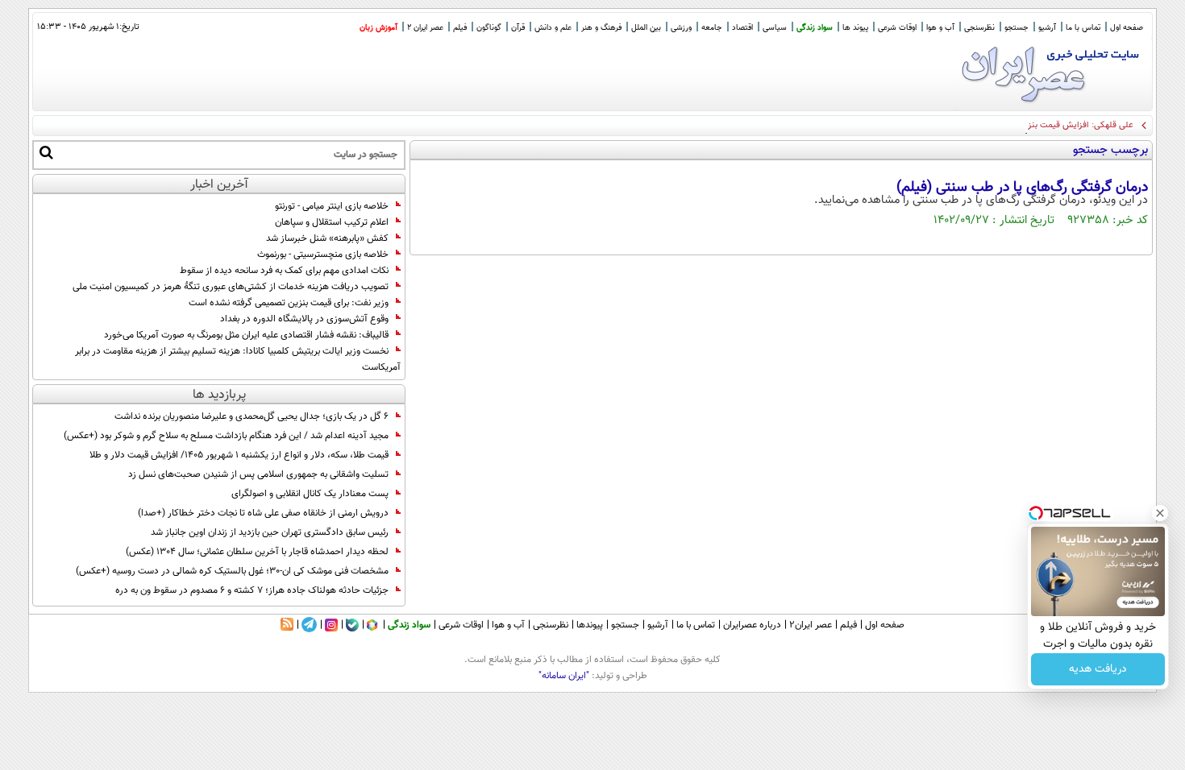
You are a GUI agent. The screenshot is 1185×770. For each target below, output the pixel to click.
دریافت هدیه (1098, 669)
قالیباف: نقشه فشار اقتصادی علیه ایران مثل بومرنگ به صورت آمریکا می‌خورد (246, 335)
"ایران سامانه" (563, 676)
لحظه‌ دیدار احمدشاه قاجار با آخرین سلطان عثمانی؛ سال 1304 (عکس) (257, 551)
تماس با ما (1083, 28)
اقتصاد (742, 28)
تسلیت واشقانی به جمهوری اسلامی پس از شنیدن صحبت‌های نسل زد (258, 474)
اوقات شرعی (897, 28)
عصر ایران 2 (425, 28)
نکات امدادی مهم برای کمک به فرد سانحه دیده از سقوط (284, 270)
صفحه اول (1126, 28)
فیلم (460, 28)
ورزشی (681, 28)
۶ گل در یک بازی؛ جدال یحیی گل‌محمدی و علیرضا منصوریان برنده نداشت (251, 416)
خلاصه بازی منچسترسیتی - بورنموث (323, 254)
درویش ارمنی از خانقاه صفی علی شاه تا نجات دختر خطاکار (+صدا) (263, 513)
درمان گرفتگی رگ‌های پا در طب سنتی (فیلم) (1022, 187)
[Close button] (1160, 513)
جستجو (1016, 28)
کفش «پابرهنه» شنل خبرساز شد (327, 238)
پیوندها (589, 625)
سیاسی (775, 28)
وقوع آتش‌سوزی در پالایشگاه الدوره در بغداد (304, 319)
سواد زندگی (814, 28)
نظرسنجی (979, 28)
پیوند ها (855, 28)
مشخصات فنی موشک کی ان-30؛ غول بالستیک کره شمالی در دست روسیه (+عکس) (232, 571)
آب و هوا (940, 28)
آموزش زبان (378, 28)
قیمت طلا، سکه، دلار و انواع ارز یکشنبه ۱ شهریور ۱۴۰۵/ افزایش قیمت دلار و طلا (239, 455)
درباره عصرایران (752, 625)
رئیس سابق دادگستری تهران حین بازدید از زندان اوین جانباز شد (270, 532)
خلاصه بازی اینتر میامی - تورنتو (332, 206)
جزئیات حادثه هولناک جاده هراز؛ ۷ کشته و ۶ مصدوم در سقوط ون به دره (252, 590)
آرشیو (1047, 28)
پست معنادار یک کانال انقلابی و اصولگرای (310, 493)
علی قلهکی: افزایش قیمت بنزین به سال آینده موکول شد (1033, 125)
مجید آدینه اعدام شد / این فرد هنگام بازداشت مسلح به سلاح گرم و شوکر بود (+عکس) (226, 435)
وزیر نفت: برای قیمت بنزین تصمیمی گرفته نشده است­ (289, 303)
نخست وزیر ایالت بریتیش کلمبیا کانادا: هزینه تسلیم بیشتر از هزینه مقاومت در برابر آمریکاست (238, 359)
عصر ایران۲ (810, 625)
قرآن (518, 28)
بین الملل (646, 28)
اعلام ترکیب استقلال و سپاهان (332, 222)
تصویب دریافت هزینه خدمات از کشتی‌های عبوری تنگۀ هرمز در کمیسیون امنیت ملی (231, 286)
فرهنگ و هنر (601, 28)
